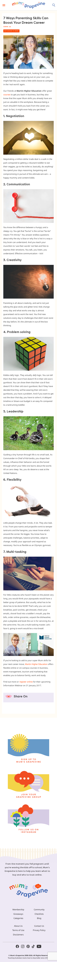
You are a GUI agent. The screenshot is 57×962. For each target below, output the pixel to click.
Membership (18, 909)
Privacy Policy (39, 930)
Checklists (39, 914)
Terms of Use (18, 930)
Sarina (5, 26)
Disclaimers (18, 934)
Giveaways (18, 914)
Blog (39, 918)
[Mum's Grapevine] (28, 5)
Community (39, 909)
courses (6, 94)
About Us (18, 926)
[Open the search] (54, 5)
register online (26, 681)
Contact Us (39, 926)
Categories (18, 918)
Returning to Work (11, 30)
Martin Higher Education (36, 664)
